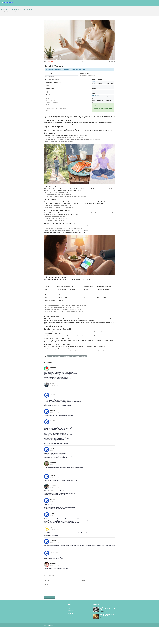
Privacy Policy (71, 610)
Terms (70, 608)
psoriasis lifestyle (83, 356)
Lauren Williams (50, 61)
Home (2, 11)
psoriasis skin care (58, 356)
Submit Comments (49, 597)
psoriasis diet (76, 356)
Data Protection (72, 611)
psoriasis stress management (68, 356)
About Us (70, 607)
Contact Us (71, 613)
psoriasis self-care (50, 356)
